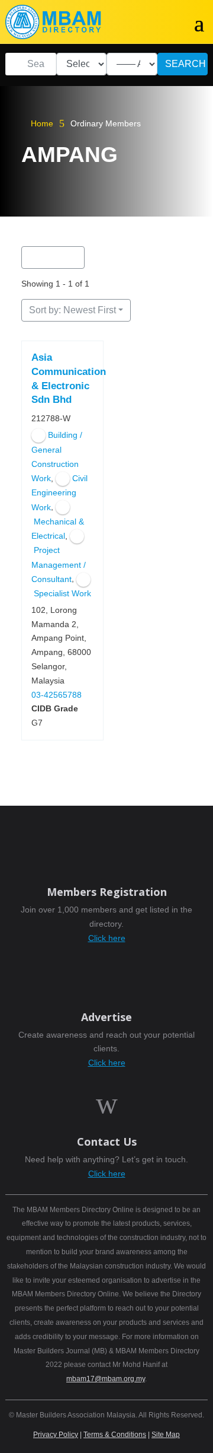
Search (185, 64)
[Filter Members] (53, 257)
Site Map (165, 1434)
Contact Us (107, 1141)
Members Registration (107, 892)
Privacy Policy (55, 1434)
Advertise (106, 1017)
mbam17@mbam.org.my (105, 1379)
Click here (106, 938)
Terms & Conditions (114, 1434)
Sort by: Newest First (72, 310)
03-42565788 (56, 695)
